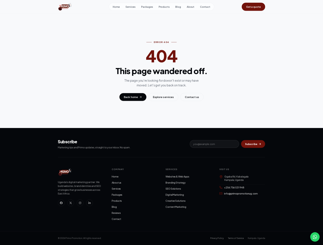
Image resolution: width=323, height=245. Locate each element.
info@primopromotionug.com (241, 193)
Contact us (192, 97)
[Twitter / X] (70, 203)
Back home (131, 97)
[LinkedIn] (89, 203)
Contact (205, 6)
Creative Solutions (176, 200)
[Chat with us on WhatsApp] (315, 237)
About (190, 6)
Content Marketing (176, 206)
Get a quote (253, 6)
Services (130, 6)
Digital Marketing (175, 194)
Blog (178, 6)
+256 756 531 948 (234, 187)
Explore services (163, 97)
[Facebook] (61, 203)
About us (116, 182)
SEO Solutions (173, 188)
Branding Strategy (176, 182)
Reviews (116, 212)
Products (164, 6)
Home (116, 6)
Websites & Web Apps (177, 176)
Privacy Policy (217, 238)
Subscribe (251, 143)
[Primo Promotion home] (83, 7)
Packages (147, 6)
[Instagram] (80, 203)
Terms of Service (236, 238)
